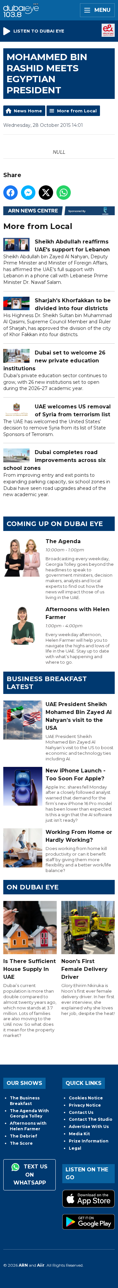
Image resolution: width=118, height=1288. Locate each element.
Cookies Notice (86, 1097)
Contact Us (81, 1112)
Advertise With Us (89, 1126)
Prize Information (88, 1140)
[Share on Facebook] (10, 192)
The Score (21, 1143)
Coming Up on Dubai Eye (55, 524)
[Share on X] (46, 192)
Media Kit (79, 1133)
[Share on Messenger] (28, 192)
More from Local (77, 110)
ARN (23, 1265)
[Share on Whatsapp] (63, 192)
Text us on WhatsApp (30, 1174)
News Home (28, 110)
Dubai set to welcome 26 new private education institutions (54, 361)
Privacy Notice (85, 1105)
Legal (75, 1148)
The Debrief (23, 1136)
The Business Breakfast (25, 1100)
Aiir (41, 1265)
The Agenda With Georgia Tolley (29, 1113)
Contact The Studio (90, 1119)
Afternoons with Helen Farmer (28, 1126)
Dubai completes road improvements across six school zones (54, 460)
